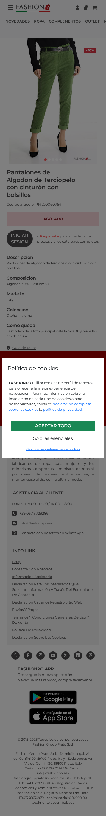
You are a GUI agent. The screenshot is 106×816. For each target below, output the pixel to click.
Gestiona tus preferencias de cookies (53, 449)
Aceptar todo (53, 425)
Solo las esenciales (53, 438)
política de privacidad (62, 409)
